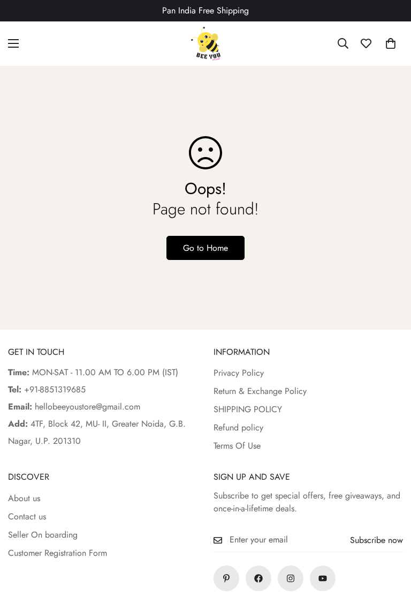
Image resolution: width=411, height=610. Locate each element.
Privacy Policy (239, 373)
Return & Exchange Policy (260, 391)
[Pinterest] (226, 578)
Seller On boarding (43, 535)
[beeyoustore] (205, 43)
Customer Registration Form (57, 553)
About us (24, 498)
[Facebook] (258, 578)
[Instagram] (290, 578)
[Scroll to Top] (390, 551)
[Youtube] (323, 578)
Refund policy (238, 427)
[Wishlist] (366, 43)
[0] (390, 43)
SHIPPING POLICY (248, 409)
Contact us (27, 516)
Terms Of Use (237, 446)
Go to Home (205, 248)
